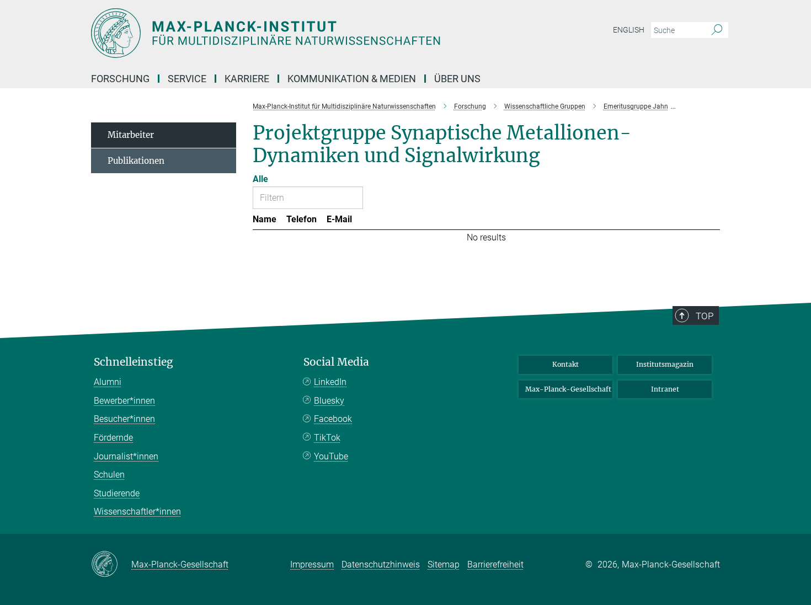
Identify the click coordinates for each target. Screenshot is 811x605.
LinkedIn (330, 382)
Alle (260, 179)
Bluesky (329, 400)
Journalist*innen (126, 456)
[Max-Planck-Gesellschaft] (111, 565)
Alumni (107, 382)
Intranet (665, 389)
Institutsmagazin (664, 364)
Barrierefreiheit (495, 564)
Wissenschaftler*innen (137, 511)
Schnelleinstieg (133, 362)
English (628, 29)
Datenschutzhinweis (381, 564)
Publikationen (136, 161)
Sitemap (444, 564)
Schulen (109, 474)
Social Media (336, 362)
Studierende (117, 493)
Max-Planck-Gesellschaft (568, 389)
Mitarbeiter (131, 135)
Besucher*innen (124, 419)
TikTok (327, 437)
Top (704, 316)
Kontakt (565, 364)
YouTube (331, 456)
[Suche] (717, 30)
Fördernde (113, 437)
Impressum (312, 564)
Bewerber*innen (124, 400)
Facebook (333, 419)
